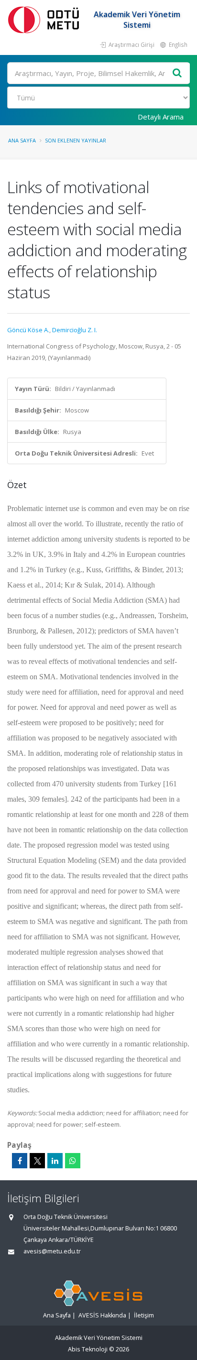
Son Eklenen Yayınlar (75, 140)
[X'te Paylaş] (37, 1160)
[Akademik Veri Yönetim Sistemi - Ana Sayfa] (45, 19)
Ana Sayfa (22, 140)
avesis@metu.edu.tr (52, 1251)
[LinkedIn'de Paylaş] (55, 1160)
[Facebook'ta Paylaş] (19, 1160)
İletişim (144, 1315)
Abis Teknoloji (88, 1349)
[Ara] (177, 73)
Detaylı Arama (161, 116)
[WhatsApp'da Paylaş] (72, 1160)
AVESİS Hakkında (102, 1315)
